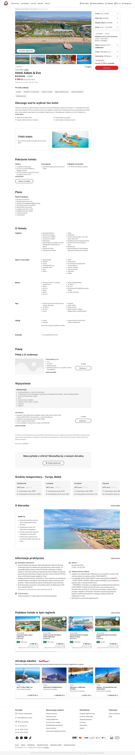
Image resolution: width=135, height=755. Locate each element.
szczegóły (111, 63)
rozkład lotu (99, 47)
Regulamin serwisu (42, 745)
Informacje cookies (56, 745)
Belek (35, 9)
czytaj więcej (19, 114)
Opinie (82, 728)
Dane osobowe (51, 728)
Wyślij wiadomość (54, 463)
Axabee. (46, 747)
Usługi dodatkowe (52, 719)
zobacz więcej (115, 558)
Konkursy (83, 722)
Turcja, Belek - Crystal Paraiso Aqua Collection (26, 618)
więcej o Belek (115, 505)
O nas (17, 745)
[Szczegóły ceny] (34, 79)
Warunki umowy (51, 713)
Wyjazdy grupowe (86, 719)
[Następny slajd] (120, 489)
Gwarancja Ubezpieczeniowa (56, 731)
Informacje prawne (69, 745)
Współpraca (31, 745)
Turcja (31, 9)
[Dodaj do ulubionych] (37, 619)
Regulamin (101, 753)
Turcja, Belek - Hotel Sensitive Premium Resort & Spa (80, 618)
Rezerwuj (107, 68)
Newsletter (83, 725)
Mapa (26, 70)
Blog (110, 716)
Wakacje (17, 9)
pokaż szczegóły (51, 372)
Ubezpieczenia (51, 716)
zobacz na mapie (24, 181)
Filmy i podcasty (114, 713)
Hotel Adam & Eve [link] (43, 9)
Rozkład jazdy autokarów (54, 725)
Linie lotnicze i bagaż (53, 722)
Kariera (23, 745)
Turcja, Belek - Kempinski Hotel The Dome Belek (105, 618)
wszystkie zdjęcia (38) (26, 51)
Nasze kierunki (25, 9)
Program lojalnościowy (87, 713)
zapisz (89, 67)
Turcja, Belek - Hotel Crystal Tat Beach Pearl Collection (53, 618)
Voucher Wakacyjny (86, 716)
